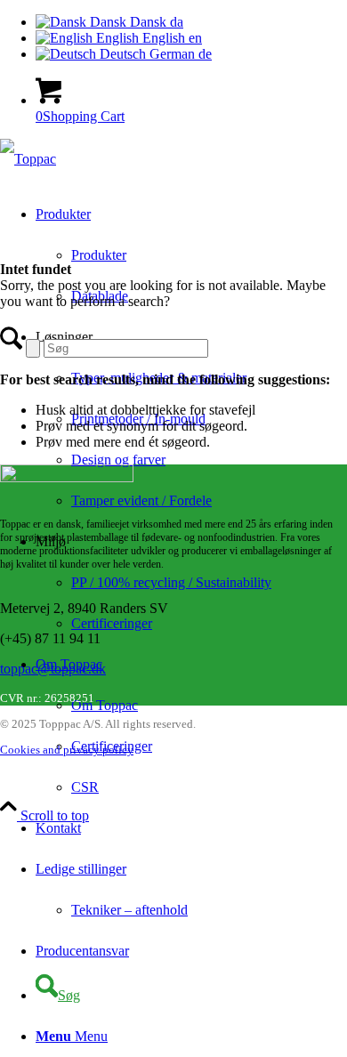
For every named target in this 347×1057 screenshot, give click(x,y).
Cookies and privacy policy (66, 749)
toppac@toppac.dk (53, 668)
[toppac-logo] (28, 158)
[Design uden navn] (66, 477)
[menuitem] (209, 500)
